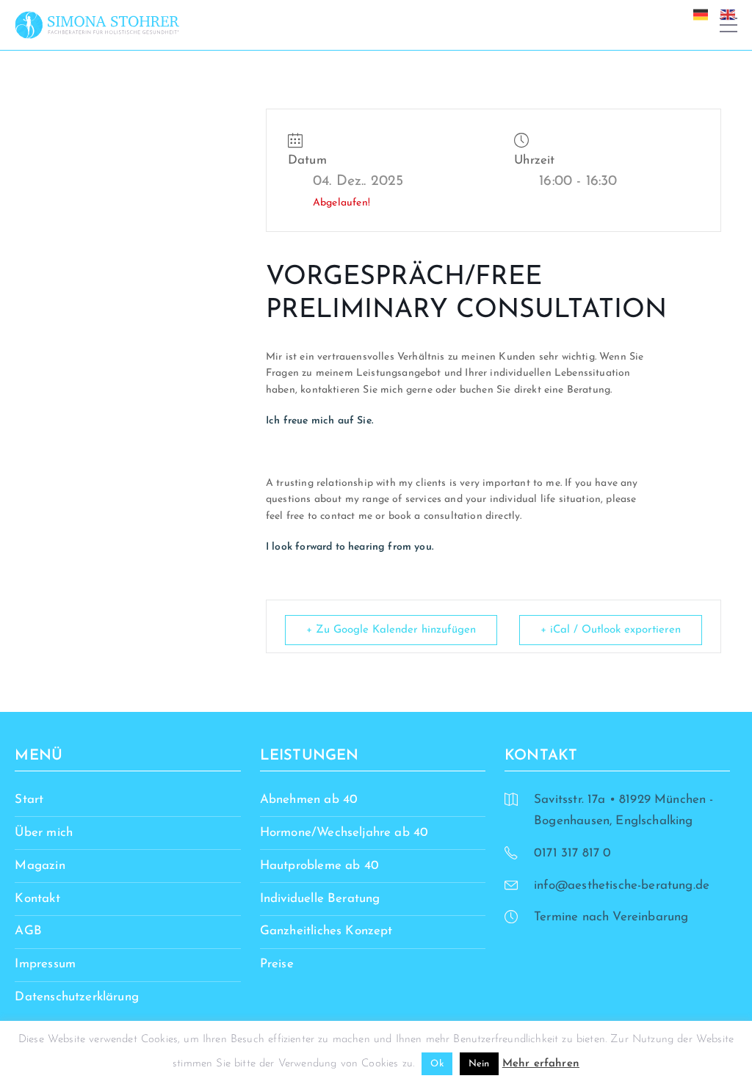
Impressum (45, 964)
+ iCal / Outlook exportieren (610, 630)
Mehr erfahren (540, 1063)
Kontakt (37, 898)
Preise (277, 964)
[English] (731, 13)
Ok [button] (436, 1064)
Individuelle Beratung (320, 898)
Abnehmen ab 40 (309, 799)
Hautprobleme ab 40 (319, 865)
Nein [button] (479, 1064)
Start (29, 799)
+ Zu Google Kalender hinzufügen (391, 630)
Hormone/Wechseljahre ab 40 (344, 832)
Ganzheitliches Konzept (326, 931)
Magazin (40, 865)
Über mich (44, 832)
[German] (704, 13)
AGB (28, 931)
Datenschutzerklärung (76, 997)
